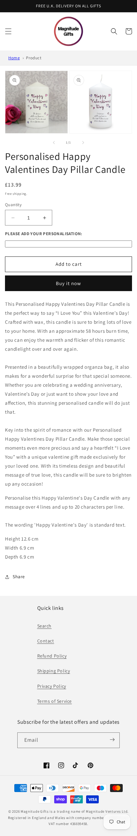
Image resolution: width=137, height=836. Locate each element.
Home (14, 58)
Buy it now (68, 283)
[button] (8, 31)
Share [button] (19, 577)
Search (44, 626)
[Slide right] (83, 142)
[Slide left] (54, 142)
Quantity (13, 205)
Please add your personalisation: (43, 233)
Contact (45, 641)
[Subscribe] (112, 739)
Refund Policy (52, 656)
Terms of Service (54, 701)
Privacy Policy (51, 686)
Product (33, 58)
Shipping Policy (53, 671)
